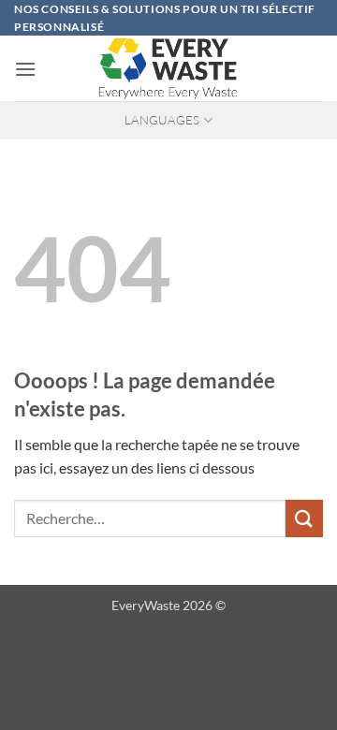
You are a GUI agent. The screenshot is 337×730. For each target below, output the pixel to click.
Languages (162, 119)
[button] (25, 69)
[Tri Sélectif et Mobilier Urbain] (168, 68)
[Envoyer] (304, 518)
